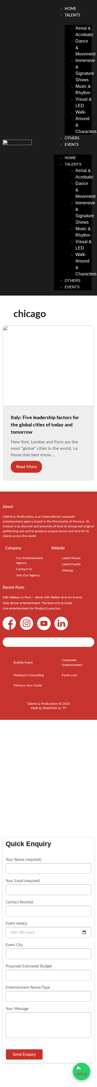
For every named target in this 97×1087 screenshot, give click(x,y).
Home (70, 9)
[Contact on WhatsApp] (81, 1071)
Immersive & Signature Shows (85, 70)
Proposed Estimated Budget (29, 966)
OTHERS (72, 138)
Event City (14, 945)
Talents (72, 15)
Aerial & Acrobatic (84, 31)
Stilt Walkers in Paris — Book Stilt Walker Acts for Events (42, 597)
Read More (26, 467)
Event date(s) (16, 923)
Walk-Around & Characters (85, 122)
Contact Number (20, 902)
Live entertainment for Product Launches (31, 608)
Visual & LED (83, 102)
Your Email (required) (23, 881)
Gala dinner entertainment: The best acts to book (37, 603)
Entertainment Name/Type (28, 988)
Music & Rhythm (83, 89)
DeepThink (50, 708)
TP (64, 708)
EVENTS (72, 145)
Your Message (17, 1009)
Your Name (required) (23, 860)
